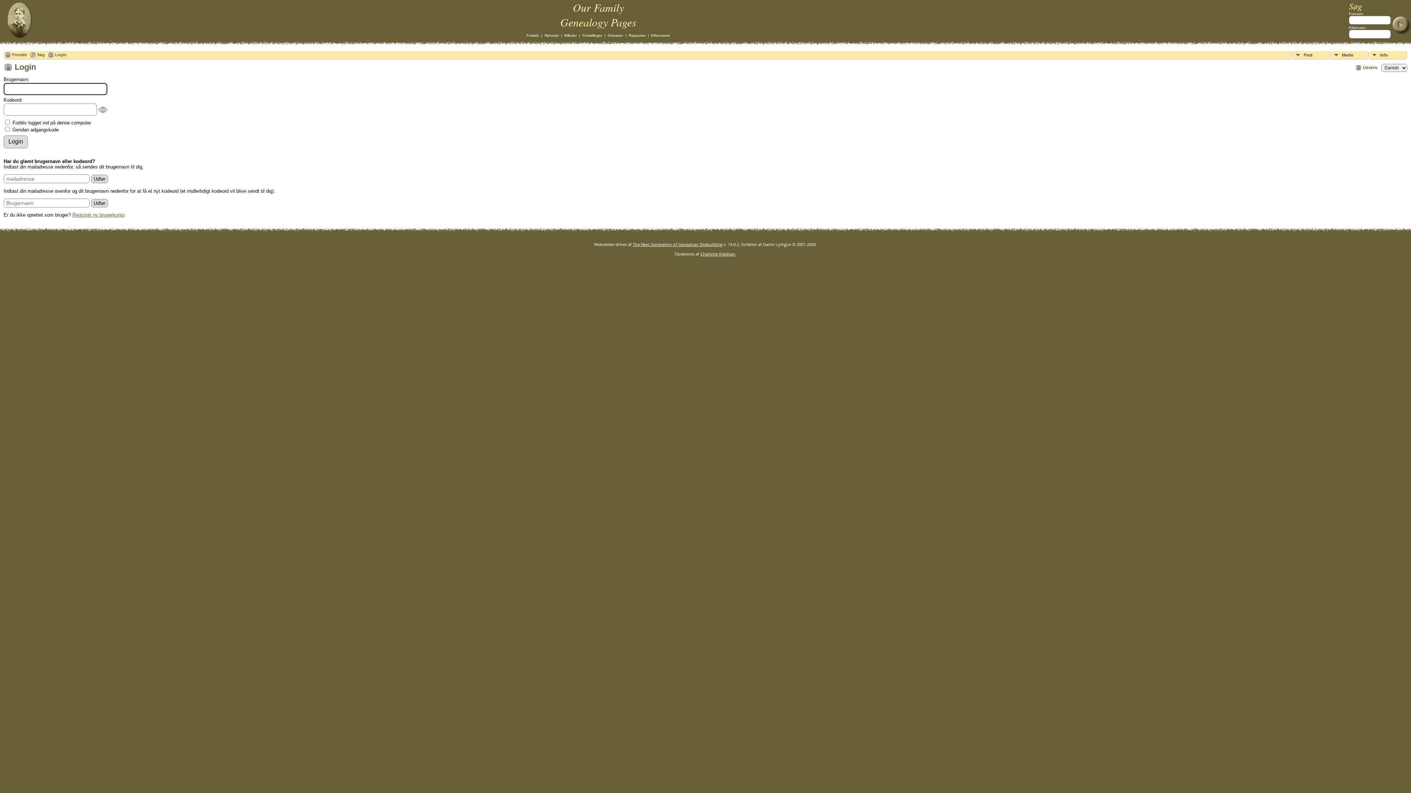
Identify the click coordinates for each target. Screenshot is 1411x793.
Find (1308, 55)
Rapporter (637, 35)
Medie (1347, 55)
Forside (533, 35)
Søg (41, 54)
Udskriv (1370, 67)
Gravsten (615, 35)
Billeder (570, 35)
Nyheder (552, 35)
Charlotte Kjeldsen (717, 254)
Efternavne (660, 35)
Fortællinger (592, 35)
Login (61, 54)
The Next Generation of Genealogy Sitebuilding (677, 244)
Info (1384, 55)
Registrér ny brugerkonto (98, 215)
